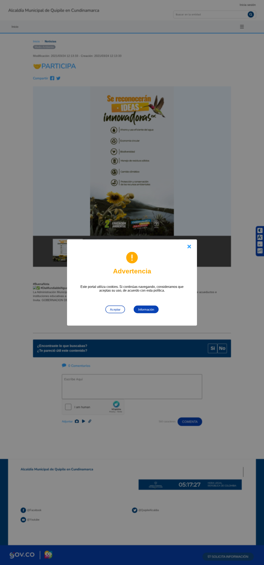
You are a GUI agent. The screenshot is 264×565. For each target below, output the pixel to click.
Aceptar (115, 309)
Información (146, 309)
